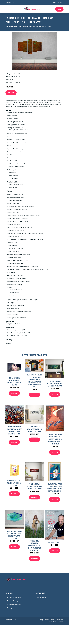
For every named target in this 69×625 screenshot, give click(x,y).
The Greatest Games (54, 542)
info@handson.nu (58, 2)
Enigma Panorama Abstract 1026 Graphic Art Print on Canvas (54, 383)
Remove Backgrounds (15, 604)
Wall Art (16, 74)
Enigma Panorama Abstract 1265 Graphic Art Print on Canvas (34, 486)
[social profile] (13, 2)
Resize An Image (14, 601)
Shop (59, 9)
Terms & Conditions (56, 620)
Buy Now (11, 92)
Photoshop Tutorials (15, 597)
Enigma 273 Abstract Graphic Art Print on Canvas (14, 483)
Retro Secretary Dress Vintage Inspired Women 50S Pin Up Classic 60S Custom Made (34, 545)
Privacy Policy (52, 622)
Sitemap (60, 622)
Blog (10, 608)
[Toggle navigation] (7, 9)
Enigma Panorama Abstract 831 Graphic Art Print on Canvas (34, 429)
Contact (46, 620)
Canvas (21, 74)
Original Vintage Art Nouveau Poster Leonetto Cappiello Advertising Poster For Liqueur (55, 439)
